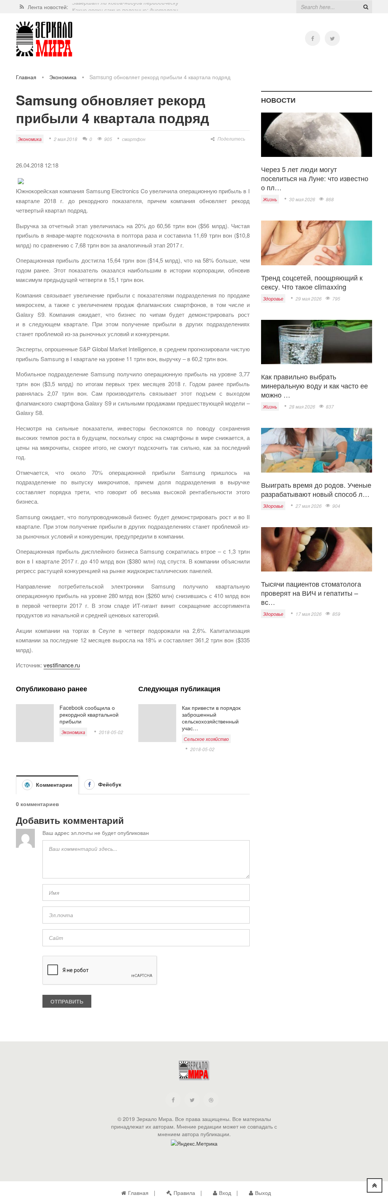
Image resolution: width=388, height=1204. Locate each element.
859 (336, 614)
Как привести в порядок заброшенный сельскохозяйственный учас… (211, 717)
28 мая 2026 (302, 406)
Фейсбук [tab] (109, 784)
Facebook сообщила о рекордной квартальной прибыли (89, 714)
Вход (225, 1192)
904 (336, 506)
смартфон (134, 139)
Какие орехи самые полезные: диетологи (125, 7)
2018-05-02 (111, 732)
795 (336, 298)
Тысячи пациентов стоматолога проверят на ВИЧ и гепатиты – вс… (311, 592)
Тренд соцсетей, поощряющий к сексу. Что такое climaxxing (312, 282)
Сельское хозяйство (206, 739)
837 (330, 406)
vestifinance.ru (62, 665)
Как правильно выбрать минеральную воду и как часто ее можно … (314, 385)
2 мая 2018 (65, 139)
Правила (184, 1192)
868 (330, 199)
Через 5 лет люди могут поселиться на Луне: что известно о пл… (314, 178)
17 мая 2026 (309, 614)
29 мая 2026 (309, 298)
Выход (263, 1192)
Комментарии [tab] (53, 784)
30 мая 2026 (302, 199)
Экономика (63, 77)
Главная (26, 77)
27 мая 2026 (309, 506)
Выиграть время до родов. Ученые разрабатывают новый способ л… (316, 489)
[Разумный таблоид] (44, 39)
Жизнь (270, 199)
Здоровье (273, 298)
